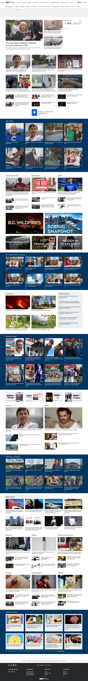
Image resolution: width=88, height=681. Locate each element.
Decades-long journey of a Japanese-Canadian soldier (54, 143)
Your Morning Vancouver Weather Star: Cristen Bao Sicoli (33, 285)
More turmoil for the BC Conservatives (30, 269)
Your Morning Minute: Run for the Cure (72, 167)
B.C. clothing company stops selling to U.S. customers (34, 167)
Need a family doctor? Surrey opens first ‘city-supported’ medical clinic (52, 32)
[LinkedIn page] (16, 665)
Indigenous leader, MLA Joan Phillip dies (33, 143)
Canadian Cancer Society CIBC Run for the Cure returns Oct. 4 (72, 269)
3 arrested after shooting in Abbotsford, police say (72, 103)
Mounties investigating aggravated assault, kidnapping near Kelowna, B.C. (68, 90)
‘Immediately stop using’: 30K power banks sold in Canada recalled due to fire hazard (15, 511)
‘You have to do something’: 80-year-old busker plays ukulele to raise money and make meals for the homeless (22, 104)
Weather (28, 6)
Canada (24, 2)
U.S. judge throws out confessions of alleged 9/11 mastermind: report (61, 429)
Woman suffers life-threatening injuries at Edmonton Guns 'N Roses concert (33, 385)
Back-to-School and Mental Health (72, 285)
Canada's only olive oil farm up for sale (40, 329)
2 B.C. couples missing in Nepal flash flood (73, 143)
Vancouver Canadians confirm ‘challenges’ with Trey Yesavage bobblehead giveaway (69, 193)
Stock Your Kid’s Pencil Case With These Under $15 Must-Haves (34, 645)
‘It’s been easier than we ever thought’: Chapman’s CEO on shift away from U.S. (14, 359)
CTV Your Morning (44, 2)
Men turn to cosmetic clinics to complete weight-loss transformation (47, 558)
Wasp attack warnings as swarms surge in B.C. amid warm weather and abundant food (74, 557)
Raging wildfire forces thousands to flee (15, 310)
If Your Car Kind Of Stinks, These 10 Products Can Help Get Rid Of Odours (73, 646)
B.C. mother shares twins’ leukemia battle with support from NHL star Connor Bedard (74, 198)
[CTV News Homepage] (10, 2)
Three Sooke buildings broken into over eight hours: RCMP (48, 103)
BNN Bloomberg (48, 673)
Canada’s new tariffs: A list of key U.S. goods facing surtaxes (73, 528)
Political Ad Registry (30, 674)
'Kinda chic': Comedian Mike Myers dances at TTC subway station (72, 384)
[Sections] (2, 2)
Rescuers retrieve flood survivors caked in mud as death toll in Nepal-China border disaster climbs (70, 553)
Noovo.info (65, 671)
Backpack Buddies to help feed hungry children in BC (52, 269)
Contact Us (29, 660)
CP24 (46, 671)
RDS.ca (64, 674)
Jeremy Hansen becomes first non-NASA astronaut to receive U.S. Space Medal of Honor (22, 603)
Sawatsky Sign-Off (43, 660)
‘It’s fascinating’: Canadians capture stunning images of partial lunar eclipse (22, 596)
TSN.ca (46, 674)
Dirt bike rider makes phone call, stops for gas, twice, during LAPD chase (13, 488)
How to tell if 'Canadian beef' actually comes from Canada (14, 384)
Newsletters (21, 6)
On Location (63, 660)
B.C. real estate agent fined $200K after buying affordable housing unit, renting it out (14, 529)
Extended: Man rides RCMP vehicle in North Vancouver (53, 487)
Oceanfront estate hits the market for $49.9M (16, 329)
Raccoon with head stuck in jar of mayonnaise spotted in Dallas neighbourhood (72, 488)
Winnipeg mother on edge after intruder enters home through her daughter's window (33, 359)
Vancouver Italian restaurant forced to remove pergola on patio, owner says (43, 70)
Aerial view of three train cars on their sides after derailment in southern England (34, 488)
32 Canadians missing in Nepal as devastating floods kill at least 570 (53, 384)
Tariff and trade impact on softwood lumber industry (53, 285)
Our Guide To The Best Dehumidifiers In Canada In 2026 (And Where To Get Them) (53, 646)
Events (78, 6)
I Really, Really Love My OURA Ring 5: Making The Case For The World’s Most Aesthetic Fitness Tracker (73, 627)
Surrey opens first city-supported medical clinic (13, 167)
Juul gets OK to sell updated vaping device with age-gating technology (43, 553)
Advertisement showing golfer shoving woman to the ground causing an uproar (54, 359)
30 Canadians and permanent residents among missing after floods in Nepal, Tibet (73, 564)
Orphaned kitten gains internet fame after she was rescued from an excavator (70, 590)
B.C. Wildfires (34, 6)
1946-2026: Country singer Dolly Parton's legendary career (52, 528)
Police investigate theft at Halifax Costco (72, 471)
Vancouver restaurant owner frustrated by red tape (51, 167)
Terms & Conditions (30, 673)
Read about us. (61, 651)
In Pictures (35, 2)
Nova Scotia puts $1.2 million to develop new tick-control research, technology (17, 590)
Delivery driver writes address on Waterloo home (52, 471)
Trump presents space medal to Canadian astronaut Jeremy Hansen (73, 358)
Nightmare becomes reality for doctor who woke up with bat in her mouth (34, 511)
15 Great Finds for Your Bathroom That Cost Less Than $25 (54, 626)
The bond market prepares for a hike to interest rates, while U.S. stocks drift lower (21, 558)
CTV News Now (64, 2)
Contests (73, 6)
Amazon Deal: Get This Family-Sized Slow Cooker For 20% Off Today (14, 626)
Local (18, 2)
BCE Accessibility (11, 671)
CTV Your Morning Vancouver (44, 6)
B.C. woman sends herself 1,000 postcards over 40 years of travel (22, 200)
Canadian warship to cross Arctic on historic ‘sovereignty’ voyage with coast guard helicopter (53, 511)
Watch (29, 2)
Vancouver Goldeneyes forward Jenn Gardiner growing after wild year (74, 205)
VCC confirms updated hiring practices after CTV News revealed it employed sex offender (48, 96)
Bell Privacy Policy (30, 671)
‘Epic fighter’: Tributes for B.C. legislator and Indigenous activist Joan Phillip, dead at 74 (16, 70)
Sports (62, 6)
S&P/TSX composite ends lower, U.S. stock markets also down (18, 553)
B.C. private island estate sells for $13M (40, 310)
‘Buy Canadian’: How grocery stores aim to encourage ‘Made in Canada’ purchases (72, 511)
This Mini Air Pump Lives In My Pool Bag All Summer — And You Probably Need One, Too (34, 626)
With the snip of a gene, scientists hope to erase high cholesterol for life (48, 565)
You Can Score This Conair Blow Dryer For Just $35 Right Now (14, 645)
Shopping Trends (54, 2)
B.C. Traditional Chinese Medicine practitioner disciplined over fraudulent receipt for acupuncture (22, 96)
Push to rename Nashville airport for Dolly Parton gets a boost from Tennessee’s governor (48, 603)
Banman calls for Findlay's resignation (12, 143)
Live (71, 2)
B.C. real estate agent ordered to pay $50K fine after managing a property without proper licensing (48, 205)
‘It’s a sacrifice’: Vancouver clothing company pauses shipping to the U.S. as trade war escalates (44, 90)
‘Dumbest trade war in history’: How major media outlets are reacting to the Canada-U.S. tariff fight (33, 529)
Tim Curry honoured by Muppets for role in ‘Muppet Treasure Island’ (44, 590)
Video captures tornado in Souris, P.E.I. (33, 471)
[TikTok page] (11, 665)
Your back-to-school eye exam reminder (13, 285)
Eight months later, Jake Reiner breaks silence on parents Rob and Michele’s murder (48, 596)
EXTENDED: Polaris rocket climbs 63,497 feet (14, 471)
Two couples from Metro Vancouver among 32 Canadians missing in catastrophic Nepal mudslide (18, 90)
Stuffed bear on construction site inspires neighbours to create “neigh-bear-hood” (22, 207)
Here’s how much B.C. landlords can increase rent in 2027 (43, 193)
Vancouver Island (55, 6)
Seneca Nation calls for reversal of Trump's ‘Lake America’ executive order (68, 444)
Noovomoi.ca (65, 673)
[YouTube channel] (13, 665)
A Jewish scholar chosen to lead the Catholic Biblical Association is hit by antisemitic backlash (74, 595)
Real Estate (67, 6)
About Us (24, 660)
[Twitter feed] (9, 665)
